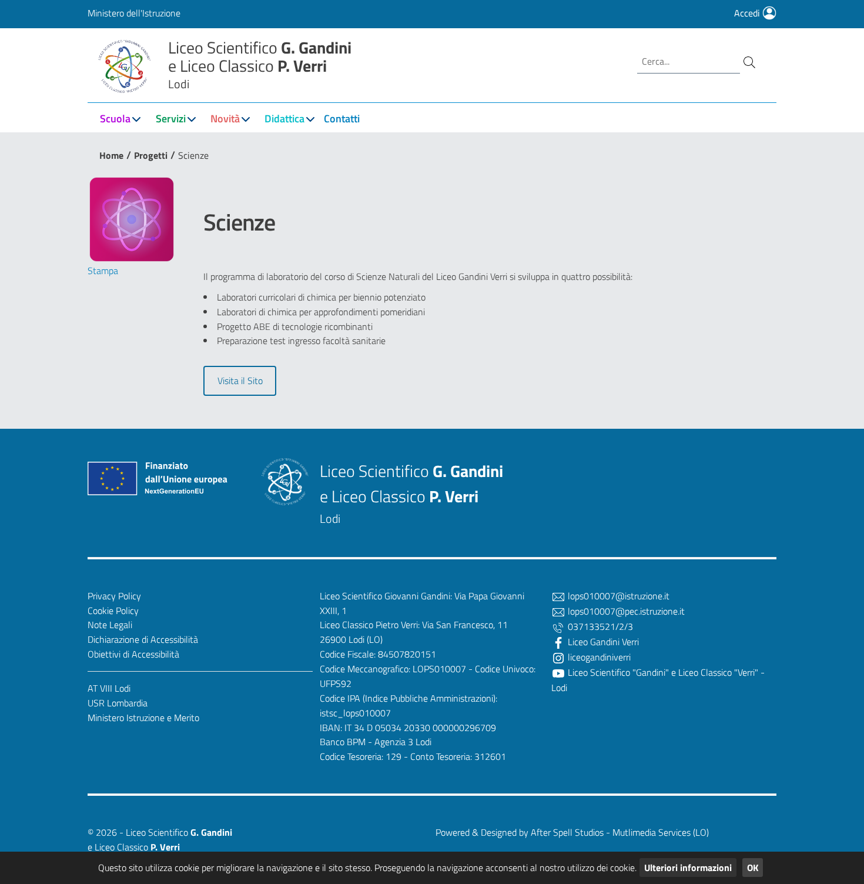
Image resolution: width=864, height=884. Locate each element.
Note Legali (110, 625)
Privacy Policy (114, 596)
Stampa (103, 270)
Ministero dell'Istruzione (134, 13)
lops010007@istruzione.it (617, 596)
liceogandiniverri (598, 657)
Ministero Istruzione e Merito (143, 717)
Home (111, 155)
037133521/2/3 (599, 626)
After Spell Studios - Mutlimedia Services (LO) (620, 832)
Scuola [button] (115, 118)
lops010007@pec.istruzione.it (625, 611)
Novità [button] (225, 118)
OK (752, 867)
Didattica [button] (284, 118)
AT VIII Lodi (109, 688)
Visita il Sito (240, 380)
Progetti (151, 155)
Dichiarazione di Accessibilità (143, 639)
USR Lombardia (118, 703)
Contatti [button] (342, 118)
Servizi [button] (171, 118)
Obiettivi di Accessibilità (133, 654)
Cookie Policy (113, 610)
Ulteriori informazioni (688, 867)
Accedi (748, 13)
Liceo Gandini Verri (602, 642)
